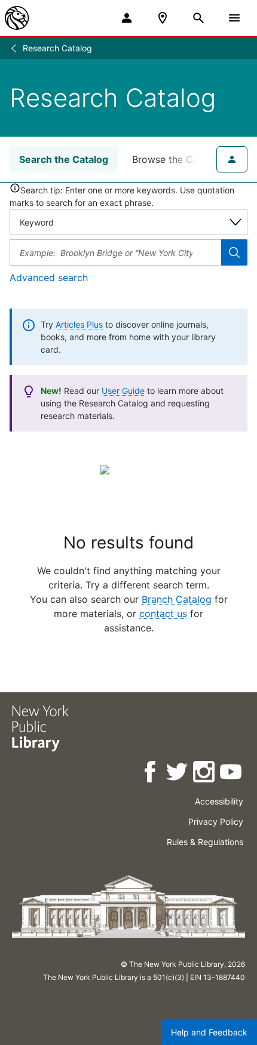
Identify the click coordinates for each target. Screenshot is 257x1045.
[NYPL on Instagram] (204, 773)
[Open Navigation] (234, 18)
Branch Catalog (177, 599)
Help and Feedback (209, 1032)
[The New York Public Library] (17, 18)
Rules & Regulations (205, 842)
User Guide (123, 391)
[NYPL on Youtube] (231, 773)
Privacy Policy (215, 821)
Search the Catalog (63, 159)
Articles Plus (79, 324)
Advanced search (49, 277)
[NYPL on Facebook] (151, 773)
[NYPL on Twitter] (177, 773)
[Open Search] (198, 18)
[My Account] (127, 18)
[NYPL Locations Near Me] (162, 18)
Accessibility (219, 801)
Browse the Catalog (177, 159)
